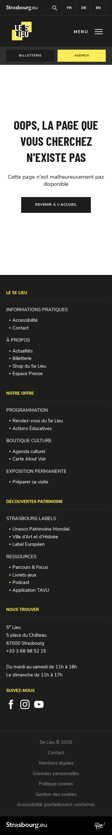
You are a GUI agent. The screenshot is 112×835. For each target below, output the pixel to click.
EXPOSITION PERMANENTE (36, 471)
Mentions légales (56, 763)
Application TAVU (30, 590)
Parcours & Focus (30, 567)
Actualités (22, 351)
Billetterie (21, 358)
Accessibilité (25, 320)
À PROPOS (18, 340)
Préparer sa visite (30, 482)
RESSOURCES (21, 557)
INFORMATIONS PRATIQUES (37, 310)
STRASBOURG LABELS (31, 518)
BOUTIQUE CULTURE (29, 441)
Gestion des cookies (56, 794)
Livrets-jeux (24, 575)
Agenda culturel (28, 451)
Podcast (20, 582)
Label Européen (28, 544)
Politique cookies (56, 784)
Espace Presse (27, 373)
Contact (20, 328)
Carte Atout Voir (29, 459)
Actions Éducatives (32, 428)
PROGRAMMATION (27, 410)
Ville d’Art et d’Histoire (35, 537)
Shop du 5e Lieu (29, 366)
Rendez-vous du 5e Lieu (37, 421)
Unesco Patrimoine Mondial (40, 529)
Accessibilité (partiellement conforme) (56, 804)
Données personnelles (56, 773)
